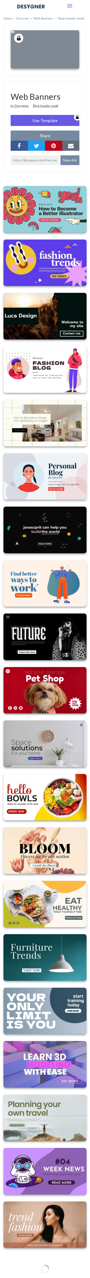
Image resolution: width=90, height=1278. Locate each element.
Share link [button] (70, 160)
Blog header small (45, 106)
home (7, 18)
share (45, 135)
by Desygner (20, 106)
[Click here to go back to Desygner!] (31, 10)
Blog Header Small (71, 18)
